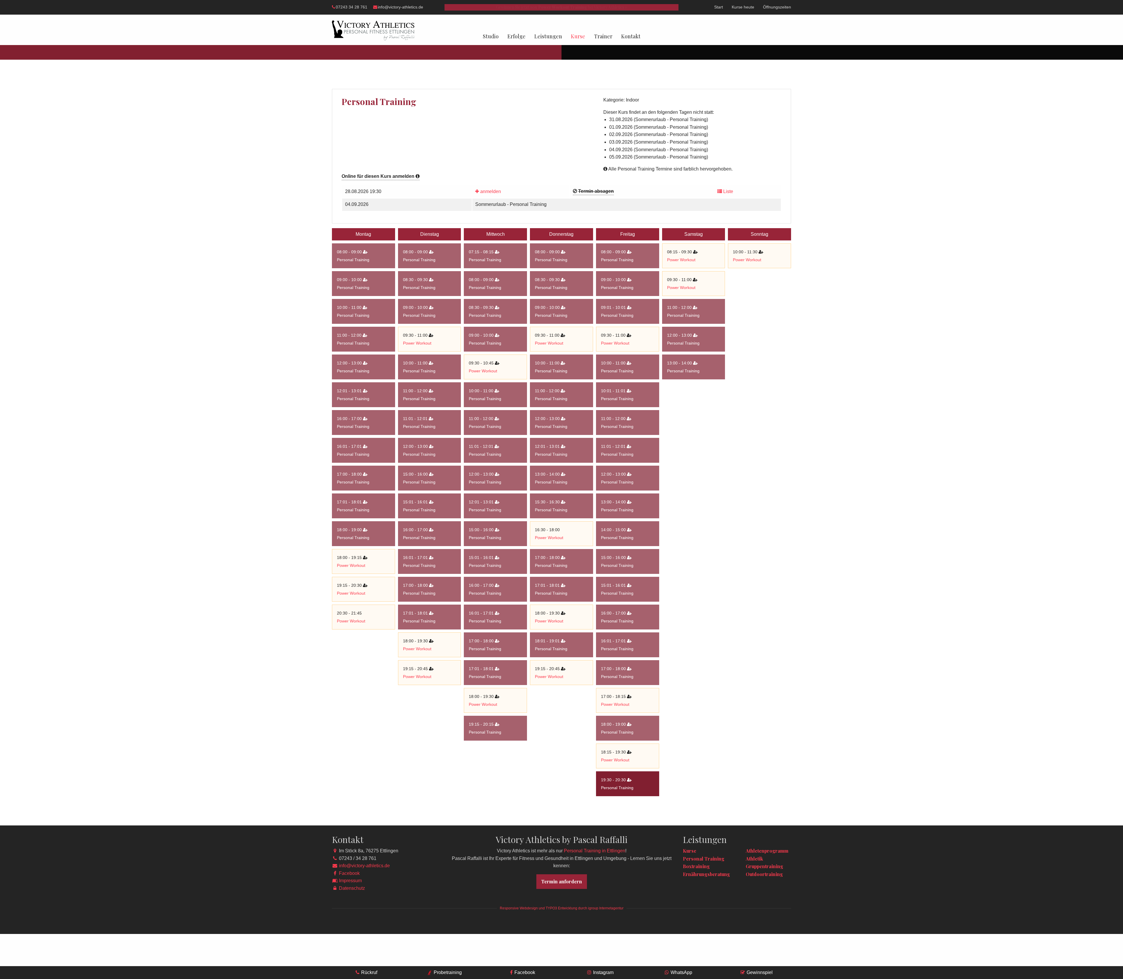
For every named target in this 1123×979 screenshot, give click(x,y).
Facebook (349, 873)
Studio (491, 36)
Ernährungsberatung (706, 874)
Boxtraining (696, 866)
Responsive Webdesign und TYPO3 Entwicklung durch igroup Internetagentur (561, 908)
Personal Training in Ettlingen (594, 850)
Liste (727, 191)
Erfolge (516, 36)
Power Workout (351, 565)
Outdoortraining (764, 874)
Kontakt (630, 36)
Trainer (603, 36)
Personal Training (353, 259)
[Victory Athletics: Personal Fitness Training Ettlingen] (373, 29)
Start (718, 7)
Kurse (578, 36)
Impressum (350, 880)
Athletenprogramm (767, 851)
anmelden (490, 191)
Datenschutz (352, 888)
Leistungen (548, 36)
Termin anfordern (561, 881)
